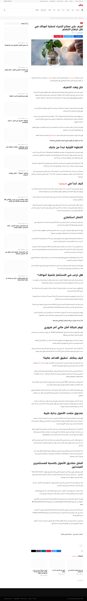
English (37, 10)
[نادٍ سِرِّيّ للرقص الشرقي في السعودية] (75, 563)
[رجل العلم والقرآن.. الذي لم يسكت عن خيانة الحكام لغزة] (16, 267)
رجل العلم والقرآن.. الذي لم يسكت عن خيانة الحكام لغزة (17, 279)
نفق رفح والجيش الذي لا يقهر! (58, 570)
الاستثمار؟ (62, 183)
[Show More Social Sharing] (52, 36)
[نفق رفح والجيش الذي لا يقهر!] (57, 563)
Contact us (71, 1)
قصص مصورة (43, 10)
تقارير (73, 10)
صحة (54, 10)
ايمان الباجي (80, 33)
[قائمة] (82, 10)
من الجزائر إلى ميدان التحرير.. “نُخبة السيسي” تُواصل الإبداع (17, 226)
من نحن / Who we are (60, 1)
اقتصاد (49, 10)
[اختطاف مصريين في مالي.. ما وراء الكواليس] (16, 109)
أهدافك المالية (41, 363)
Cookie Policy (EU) (52, 1)
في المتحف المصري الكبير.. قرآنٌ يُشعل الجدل (16, 70)
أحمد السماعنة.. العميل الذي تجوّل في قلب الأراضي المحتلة (16, 253)
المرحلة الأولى (52, 135)
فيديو (58, 10)
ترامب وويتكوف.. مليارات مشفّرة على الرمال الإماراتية (17, 147)
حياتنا (63, 10)
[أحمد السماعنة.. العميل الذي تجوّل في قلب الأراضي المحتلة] (16, 240)
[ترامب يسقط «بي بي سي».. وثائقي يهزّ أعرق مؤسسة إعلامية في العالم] (39, 563)
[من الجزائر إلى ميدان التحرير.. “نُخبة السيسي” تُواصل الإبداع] (16, 214)
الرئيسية (77, 10)
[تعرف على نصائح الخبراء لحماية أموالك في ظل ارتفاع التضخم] (57, 52)
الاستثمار (81, 545)
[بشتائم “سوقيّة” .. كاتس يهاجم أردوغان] (16, 162)
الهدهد (68, 10)
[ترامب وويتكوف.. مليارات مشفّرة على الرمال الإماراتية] (16, 135)
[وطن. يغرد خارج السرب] (80, 5)
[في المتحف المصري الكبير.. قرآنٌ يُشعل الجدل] (16, 58)
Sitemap (66, 1)
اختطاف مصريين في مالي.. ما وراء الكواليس (18, 121)
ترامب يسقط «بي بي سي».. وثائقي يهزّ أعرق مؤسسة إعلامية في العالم (39, 571)
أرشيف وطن (75, 18)
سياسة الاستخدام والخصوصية (44, 1)
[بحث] (4, 10)
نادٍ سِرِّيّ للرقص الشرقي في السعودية (75, 570)
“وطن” (50, 78)
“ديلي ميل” (72, 78)
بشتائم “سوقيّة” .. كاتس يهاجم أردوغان (18, 174)
